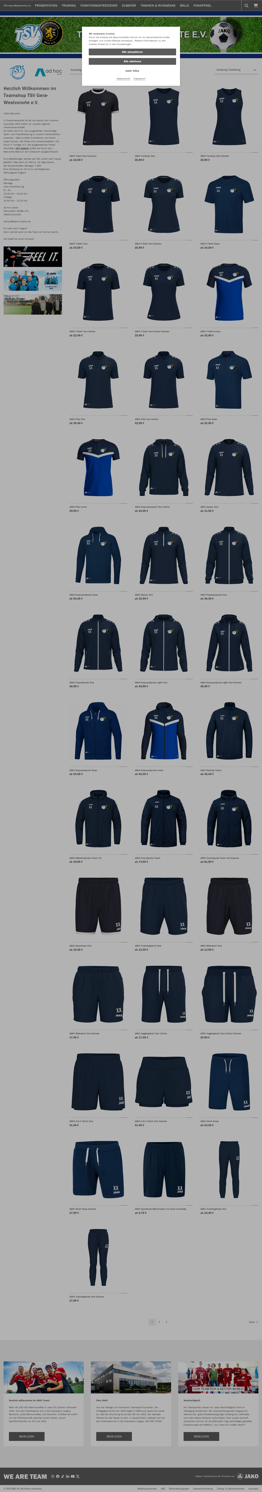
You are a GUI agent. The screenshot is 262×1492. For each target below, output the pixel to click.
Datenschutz (123, 78)
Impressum (139, 78)
